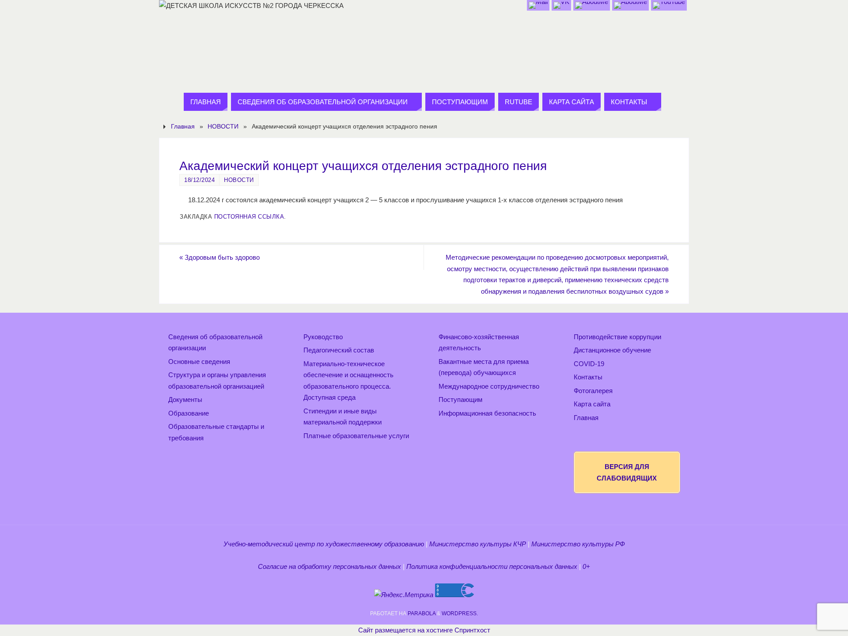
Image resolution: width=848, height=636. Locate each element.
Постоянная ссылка (249, 216)
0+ (586, 566)
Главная (183, 126)
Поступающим (460, 399)
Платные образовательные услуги (356, 435)
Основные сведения (199, 361)
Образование (188, 413)
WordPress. (460, 613)
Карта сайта (592, 404)
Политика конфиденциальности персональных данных (491, 566)
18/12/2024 (199, 180)
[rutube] (669, 5)
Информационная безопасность (487, 413)
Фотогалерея (593, 390)
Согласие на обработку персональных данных (329, 566)
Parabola (421, 613)
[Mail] (538, 5)
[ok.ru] (591, 5)
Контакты (588, 377)
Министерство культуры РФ (578, 544)
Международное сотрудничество (489, 386)
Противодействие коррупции (617, 337)
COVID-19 (589, 363)
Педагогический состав (338, 350)
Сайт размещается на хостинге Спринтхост (424, 630)
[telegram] (630, 5)
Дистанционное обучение (612, 350)
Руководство (323, 337)
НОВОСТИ (223, 126)
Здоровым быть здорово (219, 257)
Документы (185, 399)
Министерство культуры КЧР (477, 544)
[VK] (561, 5)
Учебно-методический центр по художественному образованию (323, 544)
